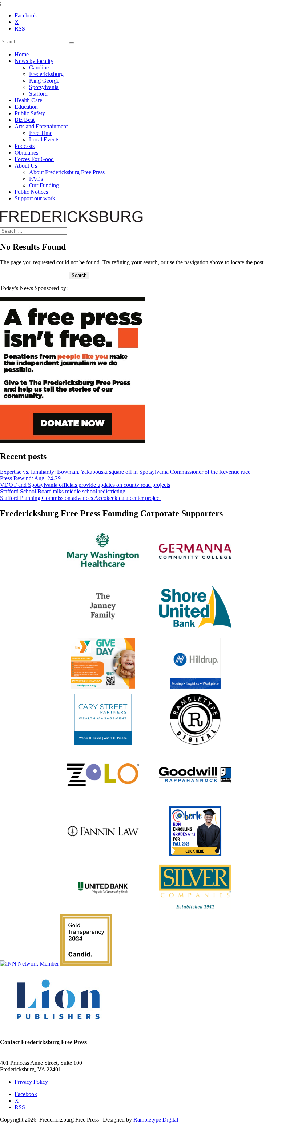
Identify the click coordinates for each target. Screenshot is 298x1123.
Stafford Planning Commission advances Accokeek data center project (80, 498)
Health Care (28, 100)
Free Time (40, 133)
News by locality (34, 61)
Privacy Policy (31, 1082)
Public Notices (31, 192)
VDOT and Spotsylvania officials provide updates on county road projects (85, 485)
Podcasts (25, 146)
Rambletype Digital (155, 1119)
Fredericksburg (46, 74)
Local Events (44, 139)
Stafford (38, 94)
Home (22, 54)
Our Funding (44, 185)
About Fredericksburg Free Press (67, 172)
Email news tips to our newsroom (38, 1056)
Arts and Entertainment (41, 126)
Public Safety (30, 113)
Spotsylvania (44, 87)
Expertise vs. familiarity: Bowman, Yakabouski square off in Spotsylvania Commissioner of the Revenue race (125, 472)
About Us (26, 166)
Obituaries (26, 152)
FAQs (36, 179)
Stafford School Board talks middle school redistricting (62, 491)
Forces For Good (34, 159)
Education (26, 107)
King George (44, 80)
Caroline (39, 67)
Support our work (35, 198)
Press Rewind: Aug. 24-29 (30, 478)
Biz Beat (25, 120)
